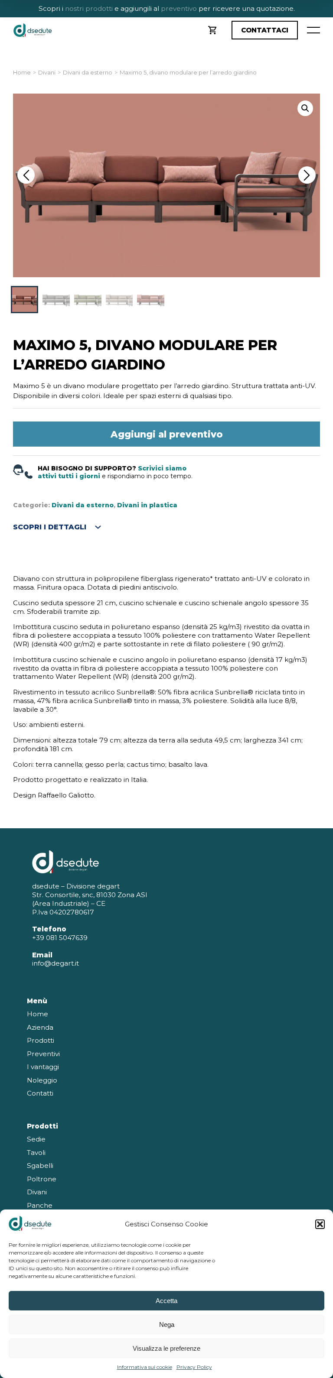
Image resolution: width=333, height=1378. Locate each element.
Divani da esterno (87, 72)
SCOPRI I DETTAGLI (49, 527)
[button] (320, 1224)
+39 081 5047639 (60, 938)
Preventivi (43, 1054)
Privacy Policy (194, 1367)
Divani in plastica (147, 505)
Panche (39, 1205)
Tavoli (36, 1152)
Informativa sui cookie (144, 1367)
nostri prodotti (89, 8)
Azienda (40, 1027)
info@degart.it (55, 963)
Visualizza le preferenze (166, 1348)
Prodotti (40, 1040)
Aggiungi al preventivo (167, 434)
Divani (47, 72)
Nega (166, 1324)
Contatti (40, 1093)
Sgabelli (40, 1165)
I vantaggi (43, 1067)
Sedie (36, 1139)
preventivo (178, 8)
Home (22, 72)
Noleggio (42, 1080)
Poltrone (41, 1179)
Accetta (166, 1300)
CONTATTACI (264, 30)
